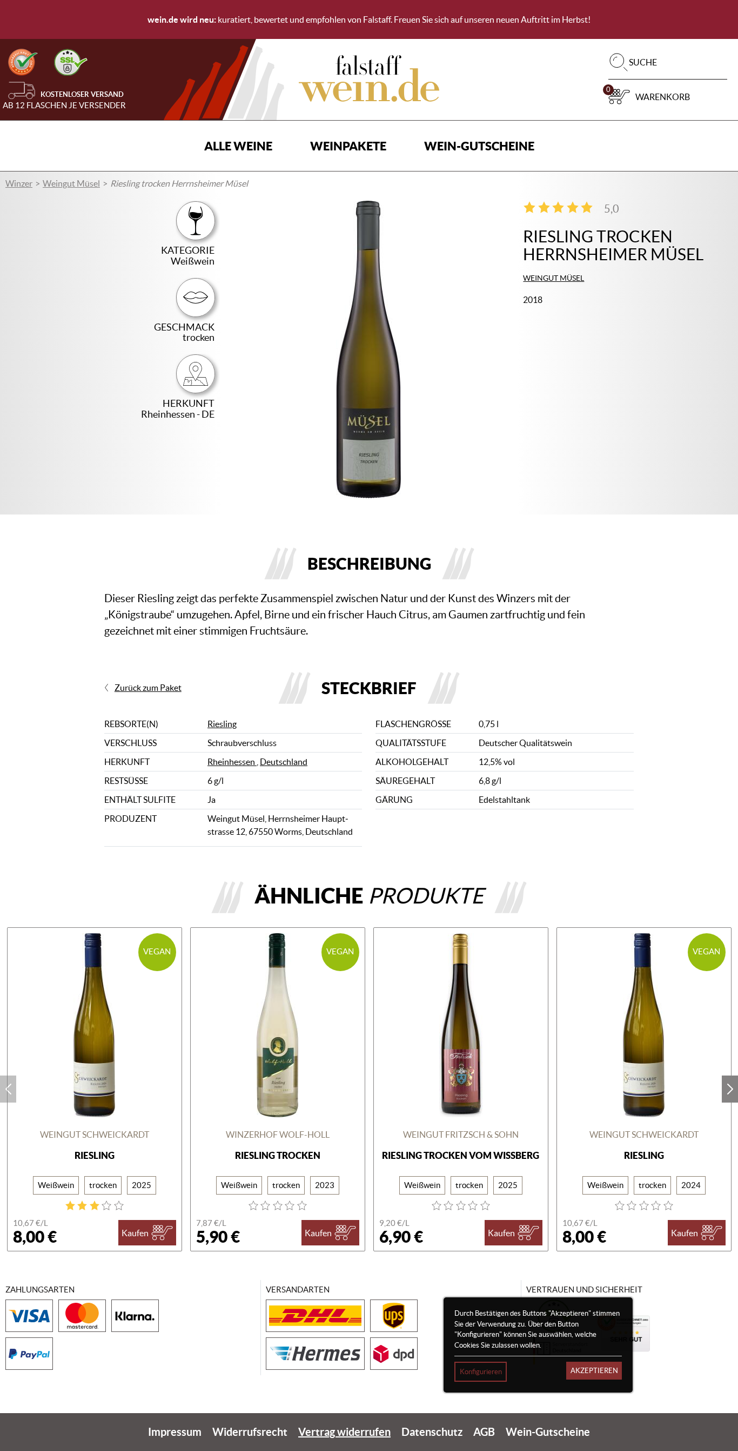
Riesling (222, 724)
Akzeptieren (594, 1371)
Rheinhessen (232, 762)
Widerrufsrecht (249, 1432)
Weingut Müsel (71, 183)
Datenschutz (431, 1432)
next (730, 1089)
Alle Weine (238, 146)
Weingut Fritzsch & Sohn (461, 1134)
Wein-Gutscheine (479, 146)
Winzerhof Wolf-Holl (278, 1134)
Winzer (18, 183)
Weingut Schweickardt (94, 1134)
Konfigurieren (481, 1372)
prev (8, 1089)
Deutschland (283, 762)
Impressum (175, 1432)
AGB (484, 1432)
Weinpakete (348, 146)
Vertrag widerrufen (344, 1432)
